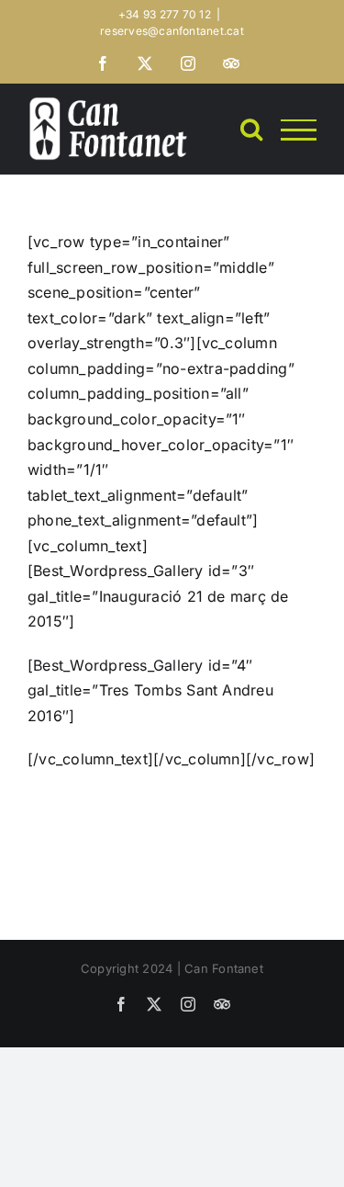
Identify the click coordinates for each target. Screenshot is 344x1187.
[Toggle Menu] (299, 130)
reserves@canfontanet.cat (172, 31)
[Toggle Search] (251, 129)
